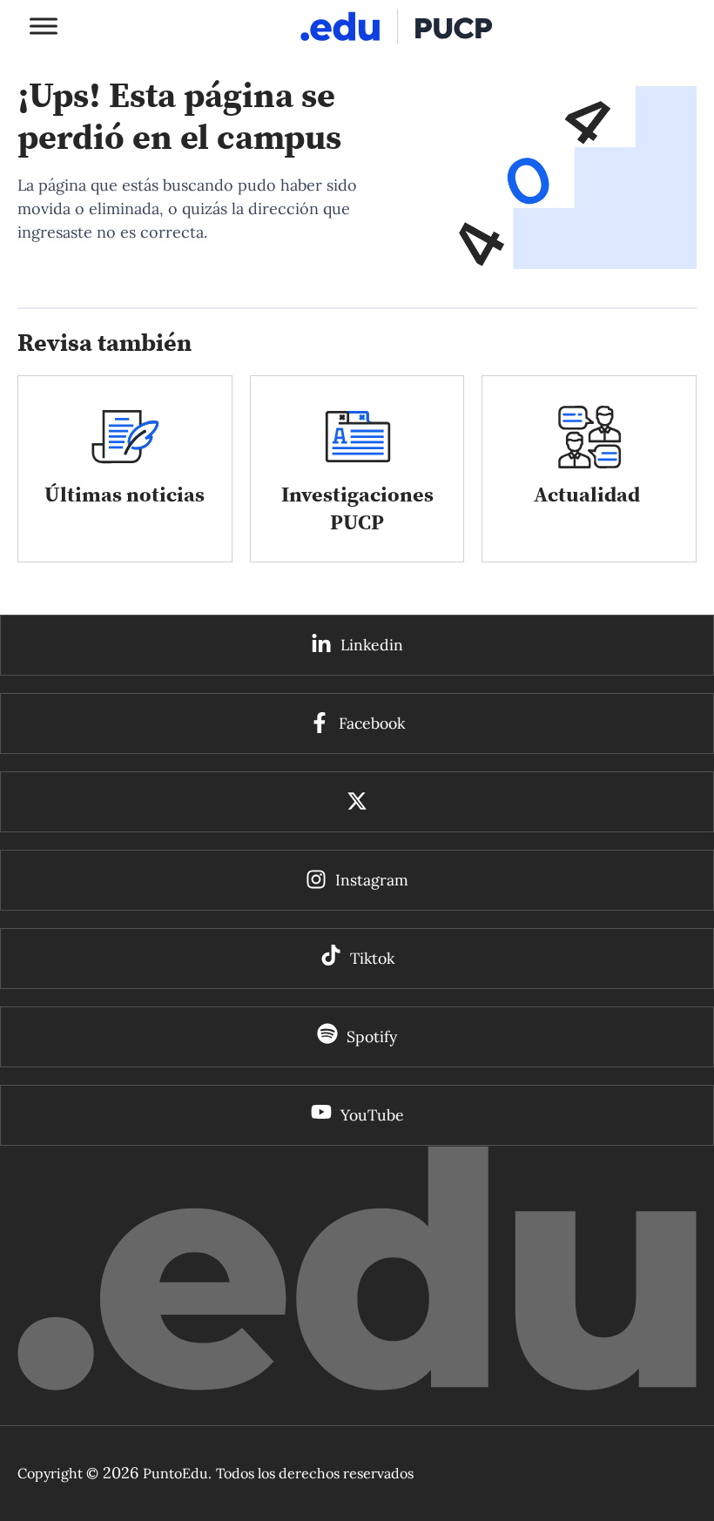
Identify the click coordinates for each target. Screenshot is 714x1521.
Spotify (372, 1036)
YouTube (372, 1115)
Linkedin (371, 645)
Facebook (372, 723)
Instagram (371, 880)
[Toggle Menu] (43, 25)
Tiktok (372, 958)
